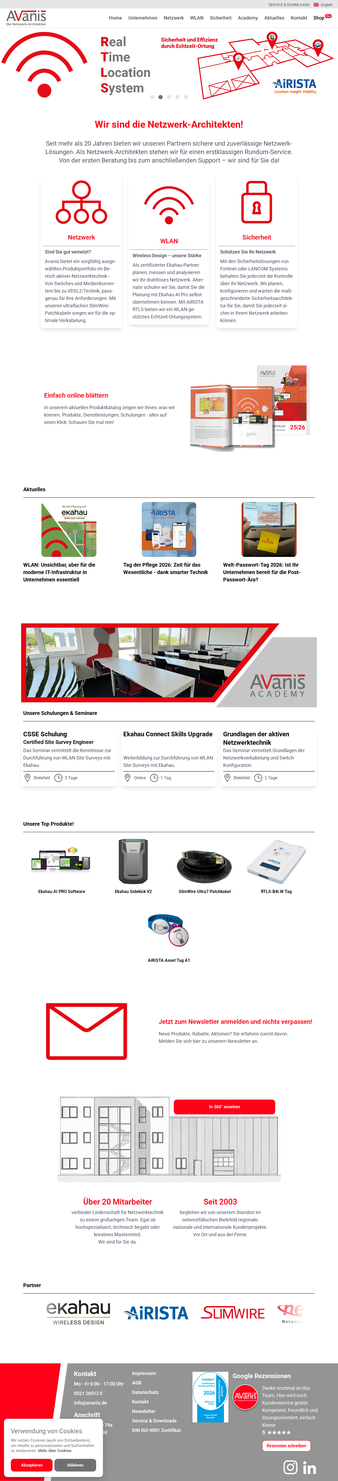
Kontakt (299, 18)
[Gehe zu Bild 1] (152, 97)
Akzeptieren (32, 1465)
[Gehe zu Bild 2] (160, 97)
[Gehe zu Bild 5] (186, 97)
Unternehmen (142, 18)
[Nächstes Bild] (312, 65)
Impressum (144, 1373)
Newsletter (143, 1411)
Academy (248, 18)
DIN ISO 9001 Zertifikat (156, 1430)
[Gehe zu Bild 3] (169, 97)
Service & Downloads (289, 5)
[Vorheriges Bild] (25, 65)
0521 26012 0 (88, 1393)
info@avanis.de (90, 1403)
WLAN (197, 18)
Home (115, 18)
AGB (136, 1383)
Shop (318, 18)
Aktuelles (274, 18)
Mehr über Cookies (55, 1450)
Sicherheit (221, 18)
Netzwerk (174, 18)
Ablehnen (75, 1465)
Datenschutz (145, 1392)
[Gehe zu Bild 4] (177, 97)
